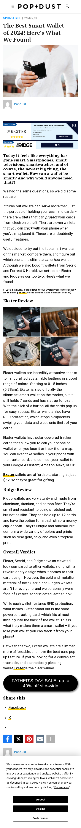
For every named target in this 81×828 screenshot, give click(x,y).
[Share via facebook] (7, 739)
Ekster (23, 292)
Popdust (20, 104)
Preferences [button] (61, 787)
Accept (40, 799)
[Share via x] (18, 739)
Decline (40, 808)
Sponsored (12, 18)
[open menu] (13, 6)
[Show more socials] (50, 739)
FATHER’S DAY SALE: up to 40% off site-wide (40, 683)
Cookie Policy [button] (38, 782)
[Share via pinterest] (29, 739)
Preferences (40, 818)
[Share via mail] (40, 739)
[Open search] (67, 6)
